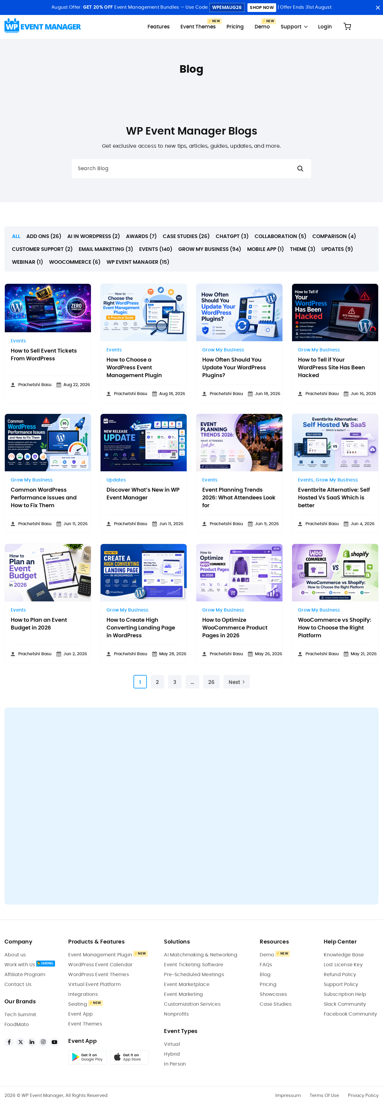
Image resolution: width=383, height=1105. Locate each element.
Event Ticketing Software (193, 964)
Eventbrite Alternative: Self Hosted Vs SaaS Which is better (334, 497)
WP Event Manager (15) (138, 262)
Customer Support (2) (42, 249)
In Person (175, 1064)
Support (291, 26)
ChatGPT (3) (232, 236)
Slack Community (345, 1004)
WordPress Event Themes (98, 974)
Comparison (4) (334, 236)
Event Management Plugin (100, 954)
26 (211, 682)
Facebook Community (350, 1014)
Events (18, 341)
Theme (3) (302, 249)
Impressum (288, 1095)
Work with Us (19, 964)
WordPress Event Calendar (100, 964)
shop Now (261, 8)
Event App (80, 1014)
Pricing (235, 26)
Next (234, 682)
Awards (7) (141, 236)
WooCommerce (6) (75, 262)
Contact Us (17, 984)
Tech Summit (20, 1014)
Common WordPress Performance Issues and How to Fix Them (44, 497)
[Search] (300, 169)
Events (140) (155, 249)
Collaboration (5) (280, 236)
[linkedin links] (31, 1042)
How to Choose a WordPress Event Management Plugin (134, 367)
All (16, 236)
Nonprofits (176, 1014)
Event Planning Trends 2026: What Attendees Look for (239, 497)
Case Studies (275, 1004)
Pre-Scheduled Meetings (194, 974)
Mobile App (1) (265, 249)
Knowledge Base (344, 954)
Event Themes (198, 26)
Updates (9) (337, 249)
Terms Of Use (324, 1095)
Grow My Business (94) (209, 249)
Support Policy (341, 984)
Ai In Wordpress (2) (93, 236)
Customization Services (192, 1004)
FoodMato (16, 1024)
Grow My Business (223, 350)
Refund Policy (340, 974)
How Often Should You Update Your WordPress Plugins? (234, 367)
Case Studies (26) (186, 236)
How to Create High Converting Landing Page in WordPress (141, 628)
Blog (265, 974)
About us (15, 954)
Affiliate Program (24, 974)
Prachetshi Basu (34, 385)
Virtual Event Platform (94, 984)
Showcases (273, 994)
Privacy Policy (363, 1095)
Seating (77, 1004)
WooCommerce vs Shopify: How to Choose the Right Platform (334, 628)
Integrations (83, 994)
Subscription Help (345, 994)
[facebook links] (8, 1042)
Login (325, 26)
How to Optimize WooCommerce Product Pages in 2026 (235, 628)
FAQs (266, 964)
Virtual (172, 1044)
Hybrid (172, 1054)
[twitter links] (20, 1042)
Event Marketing (183, 994)
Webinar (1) (27, 262)
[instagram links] (43, 1042)
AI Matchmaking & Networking (200, 954)
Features (159, 26)
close (378, 7)
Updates (116, 480)
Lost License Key (343, 964)
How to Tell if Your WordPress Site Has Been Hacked (331, 367)
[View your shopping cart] (347, 26)
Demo (262, 26)
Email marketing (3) (106, 249)
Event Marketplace (186, 984)
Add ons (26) (43, 236)
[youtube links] (54, 1042)
